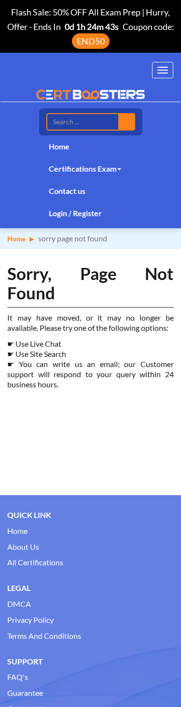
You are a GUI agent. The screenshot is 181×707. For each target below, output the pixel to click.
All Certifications (35, 562)
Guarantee (25, 692)
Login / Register (75, 213)
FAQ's (17, 676)
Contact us (67, 190)
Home (59, 146)
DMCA (19, 603)
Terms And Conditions (44, 635)
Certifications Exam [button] (82, 168)
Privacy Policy (30, 619)
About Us (23, 546)
